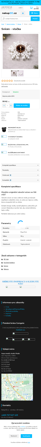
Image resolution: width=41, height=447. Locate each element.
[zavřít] (38, 2)
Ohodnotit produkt (19, 80)
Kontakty (8, 316)
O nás (7, 307)
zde (29, 442)
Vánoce (19, 24)
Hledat (35, 19)
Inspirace (8, 313)
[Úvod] (9, 13)
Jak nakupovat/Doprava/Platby (15, 309)
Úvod (2, 24)
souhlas (22, 426)
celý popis (4, 86)
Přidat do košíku (22, 105)
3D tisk (6, 259)
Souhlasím (26, 436)
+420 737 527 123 (6, 7)
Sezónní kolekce (11, 24)
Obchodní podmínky (12, 311)
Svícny (6, 266)
